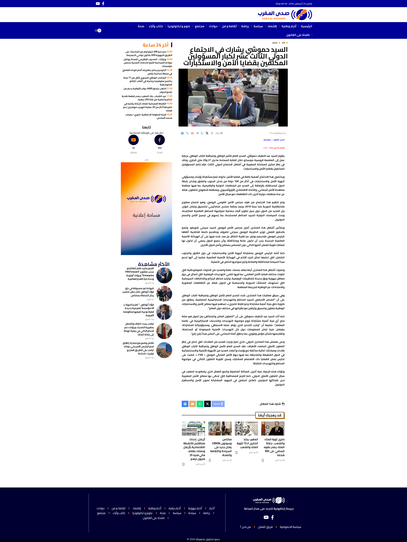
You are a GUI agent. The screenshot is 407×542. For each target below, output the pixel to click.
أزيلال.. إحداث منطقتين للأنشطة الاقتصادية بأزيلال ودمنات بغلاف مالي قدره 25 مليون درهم (194, 449)
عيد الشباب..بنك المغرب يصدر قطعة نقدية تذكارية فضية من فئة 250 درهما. (147, 98)
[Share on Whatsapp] (202, 133)
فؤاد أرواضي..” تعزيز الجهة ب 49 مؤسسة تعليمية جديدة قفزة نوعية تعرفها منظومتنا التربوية (138, 310)
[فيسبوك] (103, 3)
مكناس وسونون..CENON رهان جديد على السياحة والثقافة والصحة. (221, 447)
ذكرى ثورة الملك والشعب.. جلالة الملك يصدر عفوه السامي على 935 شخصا (274, 447)
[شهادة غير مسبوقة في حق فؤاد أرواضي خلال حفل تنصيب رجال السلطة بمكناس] (164, 294)
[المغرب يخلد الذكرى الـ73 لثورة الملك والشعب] (246, 429)
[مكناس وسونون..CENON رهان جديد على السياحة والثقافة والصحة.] (220, 429)
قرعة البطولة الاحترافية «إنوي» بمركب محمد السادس (148, 116)
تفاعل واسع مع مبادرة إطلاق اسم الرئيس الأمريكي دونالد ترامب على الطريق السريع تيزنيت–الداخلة (138, 348)
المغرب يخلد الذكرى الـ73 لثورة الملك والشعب (247, 443)
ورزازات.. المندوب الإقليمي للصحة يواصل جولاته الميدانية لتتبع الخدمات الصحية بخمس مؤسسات (148, 62)
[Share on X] (207, 133)
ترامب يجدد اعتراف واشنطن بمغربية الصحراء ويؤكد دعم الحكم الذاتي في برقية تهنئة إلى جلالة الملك (139, 329)
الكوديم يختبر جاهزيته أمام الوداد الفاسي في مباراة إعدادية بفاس (147, 72)
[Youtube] (133, 144)
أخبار (283, 43)
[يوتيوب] (98, 3)
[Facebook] (159, 144)
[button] (108, 30)
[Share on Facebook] (212, 133)
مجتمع (274, 43)
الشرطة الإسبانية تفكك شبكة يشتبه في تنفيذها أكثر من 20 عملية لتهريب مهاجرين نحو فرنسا (147, 107)
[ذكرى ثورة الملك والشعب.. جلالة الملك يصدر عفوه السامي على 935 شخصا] (273, 429)
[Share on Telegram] (197, 133)
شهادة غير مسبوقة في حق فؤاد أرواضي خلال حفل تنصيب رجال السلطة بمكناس (138, 292)
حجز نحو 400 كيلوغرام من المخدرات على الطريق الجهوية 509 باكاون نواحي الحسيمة (148, 53)
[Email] (192, 133)
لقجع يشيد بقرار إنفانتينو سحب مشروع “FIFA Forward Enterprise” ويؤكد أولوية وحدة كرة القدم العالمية (139, 273)
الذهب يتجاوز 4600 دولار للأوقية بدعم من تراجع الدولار (148, 90)
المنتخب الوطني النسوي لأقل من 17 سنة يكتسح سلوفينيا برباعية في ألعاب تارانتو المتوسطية (147, 81)
